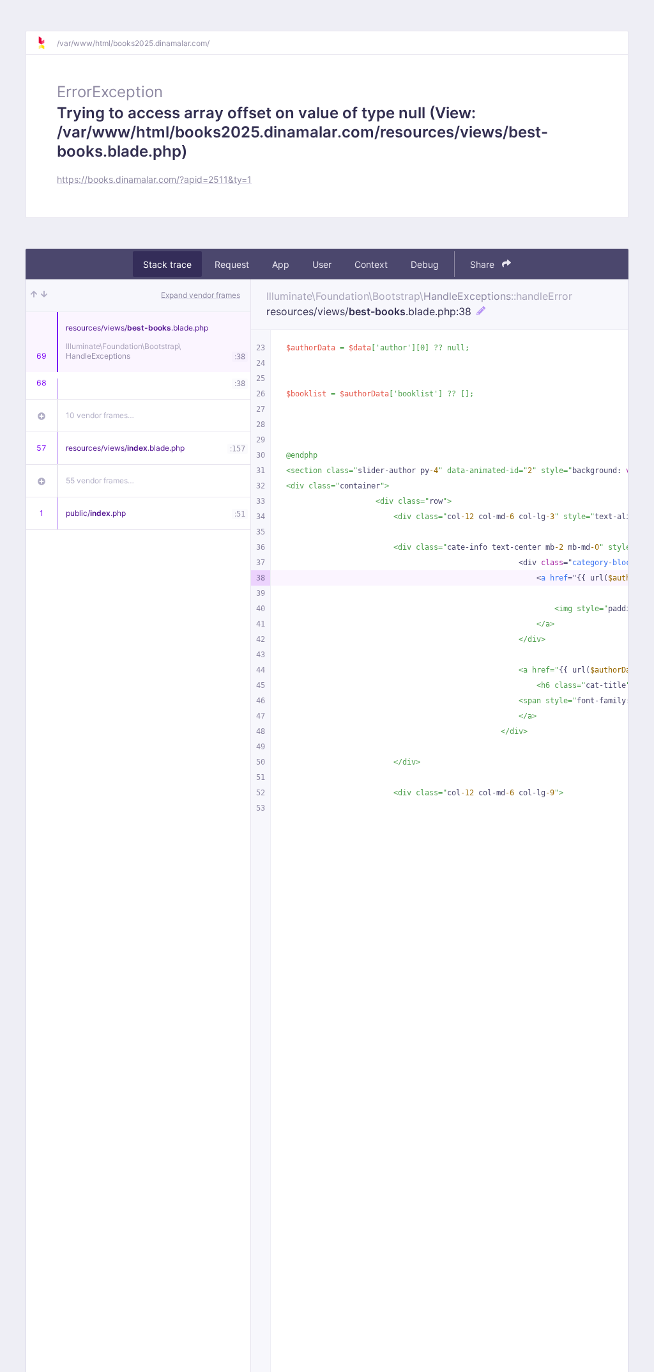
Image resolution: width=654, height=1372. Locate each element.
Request (232, 264)
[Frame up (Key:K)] (34, 295)
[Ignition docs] (46, 42)
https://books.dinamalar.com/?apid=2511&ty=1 (154, 179)
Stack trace (167, 264)
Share (483, 264)
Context (371, 264)
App (280, 264)
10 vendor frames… (100, 415)
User (321, 264)
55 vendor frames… (100, 480)
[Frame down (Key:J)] (44, 295)
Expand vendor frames (200, 295)
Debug (425, 264)
